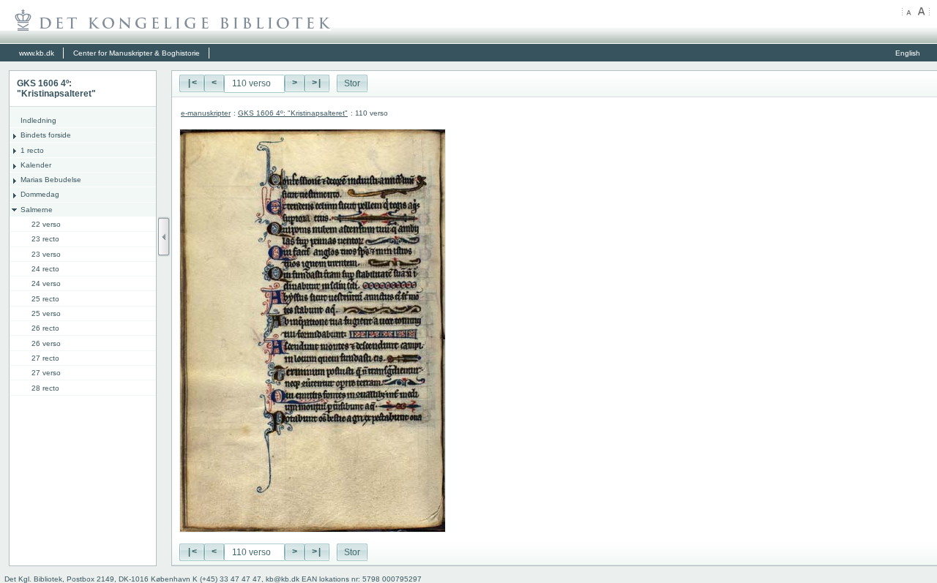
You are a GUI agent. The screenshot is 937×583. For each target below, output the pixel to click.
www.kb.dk (36, 53)
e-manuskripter (206, 113)
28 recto (45, 388)
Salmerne (36, 210)
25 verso (46, 313)
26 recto (45, 328)
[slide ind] (164, 237)
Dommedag (39, 194)
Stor (352, 83)
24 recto (45, 269)
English (907, 53)
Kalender (35, 165)
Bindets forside (45, 135)
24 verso (46, 283)
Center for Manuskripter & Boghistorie (136, 53)
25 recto (45, 299)
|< (192, 83)
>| (317, 83)
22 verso (46, 224)
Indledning (38, 120)
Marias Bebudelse (50, 180)
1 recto (32, 150)
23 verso (46, 254)
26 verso (46, 343)
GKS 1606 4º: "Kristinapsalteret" (293, 113)
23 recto (45, 239)
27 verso (46, 373)
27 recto (45, 358)
